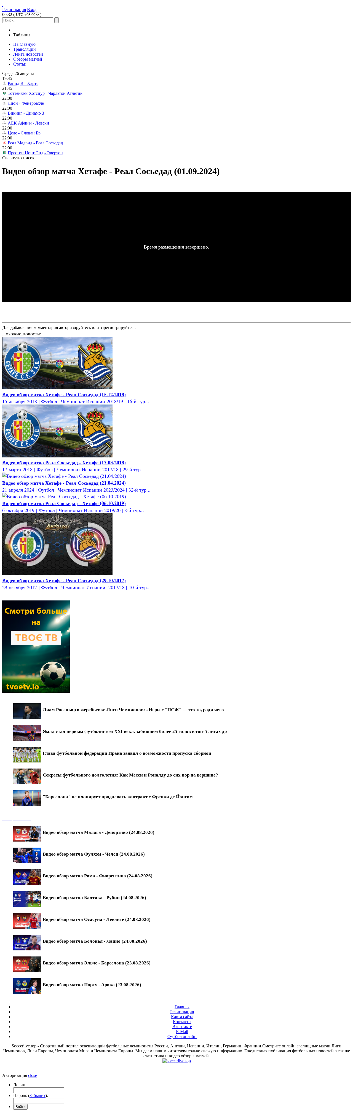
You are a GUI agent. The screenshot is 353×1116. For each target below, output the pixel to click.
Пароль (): (30, 1095)
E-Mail (182, 1031)
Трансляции (24, 49)
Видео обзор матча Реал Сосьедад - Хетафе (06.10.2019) (64, 503)
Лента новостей (28, 54)
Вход (31, 9)
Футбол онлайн (182, 1036)
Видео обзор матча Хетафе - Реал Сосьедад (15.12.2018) (64, 394)
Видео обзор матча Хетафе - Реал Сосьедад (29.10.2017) (64, 580)
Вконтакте (182, 1026)
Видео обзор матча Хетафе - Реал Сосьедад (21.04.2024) (64, 482)
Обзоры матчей (27, 59)
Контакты (182, 1021)
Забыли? (38, 1095)
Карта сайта (182, 1016)
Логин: (19, 1084)
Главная (182, 1006)
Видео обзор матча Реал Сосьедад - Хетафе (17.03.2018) (64, 462)
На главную (24, 44)
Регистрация (14, 9)
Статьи (19, 64)
